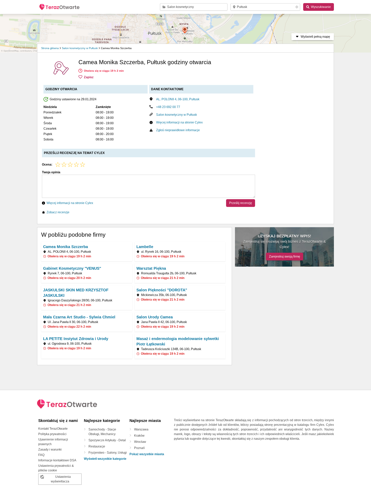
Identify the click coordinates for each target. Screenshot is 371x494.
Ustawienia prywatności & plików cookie (56, 468)
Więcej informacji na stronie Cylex (179, 122)
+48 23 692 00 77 (168, 107)
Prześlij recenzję (240, 203)
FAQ (41, 455)
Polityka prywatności (52, 434)
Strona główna (50, 48)
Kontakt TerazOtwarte (53, 428)
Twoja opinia (51, 172)
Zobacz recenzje (58, 212)
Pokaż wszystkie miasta (146, 454)
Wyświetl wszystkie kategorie (105, 458)
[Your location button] (297, 6)
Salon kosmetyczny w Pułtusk (80, 48)
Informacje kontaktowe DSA (57, 460)
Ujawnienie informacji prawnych (53, 442)
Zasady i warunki (50, 449)
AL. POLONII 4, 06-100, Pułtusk (177, 99)
